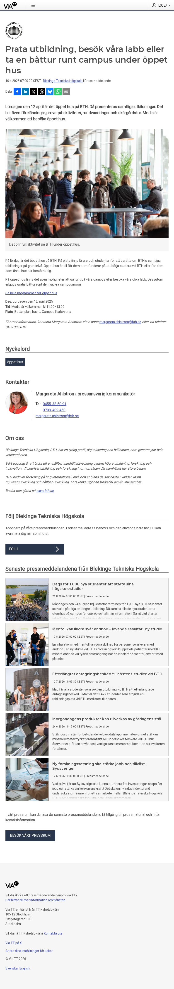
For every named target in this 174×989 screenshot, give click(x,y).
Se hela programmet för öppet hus (31, 293)
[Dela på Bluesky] (49, 92)
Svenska (11, 968)
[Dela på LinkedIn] (25, 92)
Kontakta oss (53, 933)
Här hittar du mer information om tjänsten (35, 900)
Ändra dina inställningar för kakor (29, 951)
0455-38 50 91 (54, 404)
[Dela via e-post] (66, 92)
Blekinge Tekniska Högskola (62, 81)
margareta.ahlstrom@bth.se (120, 322)
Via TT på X (13, 943)
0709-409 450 (54, 410)
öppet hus (15, 362)
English (24, 968)
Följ (13, 549)
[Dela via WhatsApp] (58, 92)
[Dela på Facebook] (17, 92)
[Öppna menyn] (33, 5)
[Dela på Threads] (41, 92)
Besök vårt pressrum (30, 835)
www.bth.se (45, 491)
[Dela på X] (33, 92)
